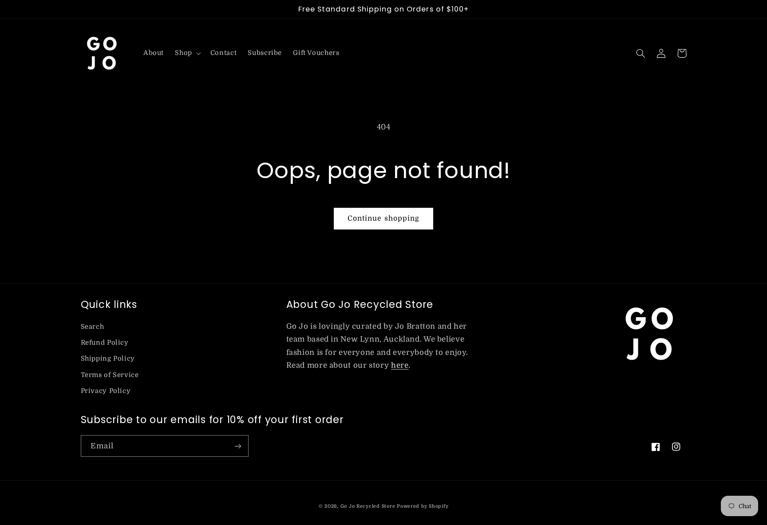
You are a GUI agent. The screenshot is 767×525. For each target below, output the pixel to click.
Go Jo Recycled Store (367, 506)
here (400, 365)
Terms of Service (110, 375)
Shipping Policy (108, 358)
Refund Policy (105, 342)
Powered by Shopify (422, 506)
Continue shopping (383, 218)
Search (92, 327)
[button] (187, 53)
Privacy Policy (106, 391)
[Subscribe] (237, 446)
